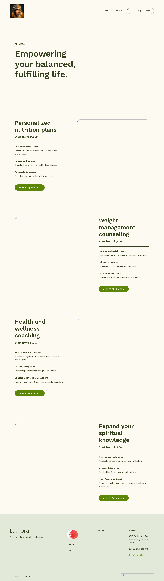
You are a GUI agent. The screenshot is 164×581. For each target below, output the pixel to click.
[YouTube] (141, 555)
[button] (140, 11)
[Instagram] (137, 555)
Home (106, 11)
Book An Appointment (29, 187)
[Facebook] (129, 555)
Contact (118, 11)
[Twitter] (133, 555)
